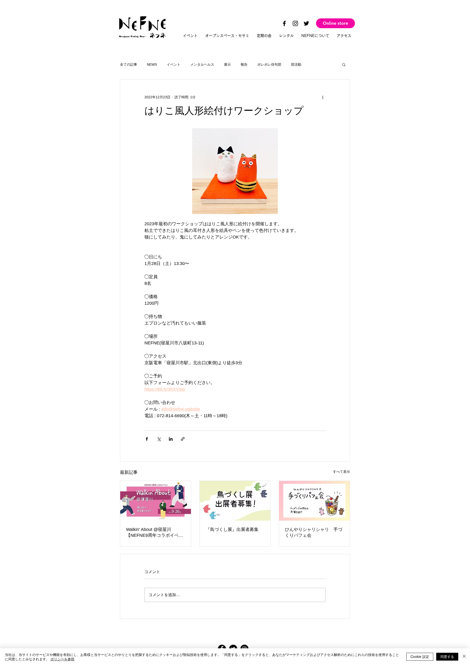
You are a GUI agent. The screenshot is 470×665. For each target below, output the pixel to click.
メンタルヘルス (202, 64)
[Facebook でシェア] (146, 439)
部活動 (296, 64)
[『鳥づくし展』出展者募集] (235, 501)
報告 (244, 64)
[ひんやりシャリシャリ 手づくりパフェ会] (314, 501)
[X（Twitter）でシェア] (158, 439)
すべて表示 (341, 472)
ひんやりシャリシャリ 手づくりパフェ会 (313, 532)
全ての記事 (128, 64)
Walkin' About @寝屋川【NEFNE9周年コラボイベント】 (154, 532)
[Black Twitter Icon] (306, 23)
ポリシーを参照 (62, 658)
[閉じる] (464, 656)
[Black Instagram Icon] (295, 23)
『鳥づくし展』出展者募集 (232, 529)
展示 (227, 64)
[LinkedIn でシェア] (170, 439)
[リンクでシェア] (182, 439)
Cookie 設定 (420, 656)
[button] (343, 64)
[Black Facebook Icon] (284, 23)
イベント (173, 64)
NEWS (152, 64)
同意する (447, 656)
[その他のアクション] (323, 97)
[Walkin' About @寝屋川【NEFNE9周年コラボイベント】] (155, 501)
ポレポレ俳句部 (269, 64)
